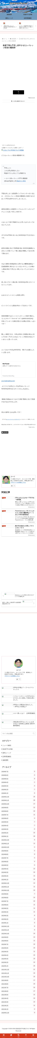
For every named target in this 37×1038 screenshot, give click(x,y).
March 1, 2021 (21, 181)
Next (36, 26)
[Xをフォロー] (14, 486)
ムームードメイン (10, 419)
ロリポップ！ (17, 419)
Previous (1, 26)
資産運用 (6, 432)
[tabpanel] (10, 25)
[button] (33, 733)
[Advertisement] (18, 69)
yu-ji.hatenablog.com (8, 381)
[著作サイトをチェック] (12, 486)
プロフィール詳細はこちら (18, 482)
